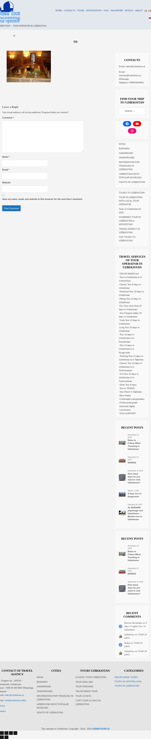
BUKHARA (124, 148)
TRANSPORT (116, 10)
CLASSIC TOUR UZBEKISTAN (91, 677)
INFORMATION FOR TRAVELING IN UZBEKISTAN (129, 166)
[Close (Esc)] (15, 733)
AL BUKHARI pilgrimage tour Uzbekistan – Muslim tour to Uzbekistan (135, 513)
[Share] (11, 733)
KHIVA (122, 144)
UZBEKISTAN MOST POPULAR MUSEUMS (130, 176)
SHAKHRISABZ (126, 157)
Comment (8, 117)
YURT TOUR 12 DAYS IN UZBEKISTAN (88, 702)
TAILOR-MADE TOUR (86, 691)
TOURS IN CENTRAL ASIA (127, 681)
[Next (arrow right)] (6, 737)
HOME (59, 10)
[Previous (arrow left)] (2, 737)
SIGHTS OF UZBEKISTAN (132, 182)
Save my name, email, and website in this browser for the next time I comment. (42, 199)
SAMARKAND (126, 153)
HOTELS (129, 10)
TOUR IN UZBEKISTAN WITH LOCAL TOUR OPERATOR (130, 201)
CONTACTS (69, 10)
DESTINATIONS (94, 10)
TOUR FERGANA (84, 686)
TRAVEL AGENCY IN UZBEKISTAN (129, 231)
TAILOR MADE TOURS (126, 677)
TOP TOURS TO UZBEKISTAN (127, 239)
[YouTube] (137, 123)
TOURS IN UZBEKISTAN (126, 685)
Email (5, 169)
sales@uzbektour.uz (135, 66)
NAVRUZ (132, 462)
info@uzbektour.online (15, 700)
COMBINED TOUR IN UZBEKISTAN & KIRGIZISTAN (130, 221)
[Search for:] (132, 111)
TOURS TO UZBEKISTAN (132, 192)
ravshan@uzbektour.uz (130, 75)
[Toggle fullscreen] (6, 733)
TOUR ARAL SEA (84, 682)
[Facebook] (127, 123)
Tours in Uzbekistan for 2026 (130, 211)
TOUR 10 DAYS (83, 696)
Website (6, 182)
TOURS (80, 10)
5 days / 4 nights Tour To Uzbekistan (135, 626)
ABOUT (139, 10)
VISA (106, 10)
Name (6, 157)
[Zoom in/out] (2, 733)
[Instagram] (132, 131)
